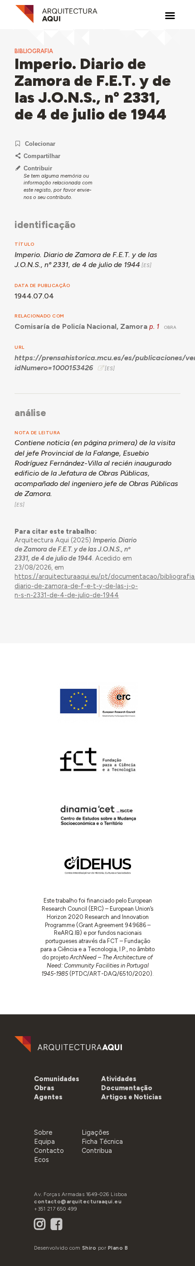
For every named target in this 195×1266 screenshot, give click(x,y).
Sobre (43, 1132)
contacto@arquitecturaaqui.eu (78, 1201)
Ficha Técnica (102, 1141)
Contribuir (38, 168)
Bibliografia (34, 51)
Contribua (97, 1151)
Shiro (89, 1248)
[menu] (170, 15)
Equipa (44, 1141)
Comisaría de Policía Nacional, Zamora (81, 326)
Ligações (95, 1132)
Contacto (49, 1151)
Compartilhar (42, 156)
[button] (48, 1097)
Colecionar (40, 143)
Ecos (41, 1160)
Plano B (118, 1248)
